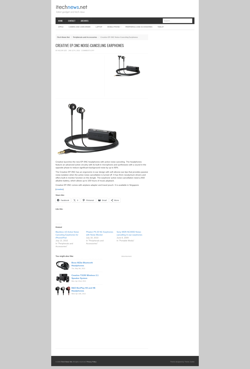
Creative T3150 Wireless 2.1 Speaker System (85, 276)
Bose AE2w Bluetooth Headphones (82, 264)
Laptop (99, 27)
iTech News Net (63, 37)
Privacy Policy (91, 362)
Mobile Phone (112, 27)
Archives (84, 20)
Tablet (161, 27)
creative (59, 189)
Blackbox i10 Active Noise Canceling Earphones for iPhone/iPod (67, 235)
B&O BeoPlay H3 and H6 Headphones (83, 289)
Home (60, 20)
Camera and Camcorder (79, 27)
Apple (60, 27)
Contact (71, 20)
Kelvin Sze (62, 50)
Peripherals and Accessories (138, 27)
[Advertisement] (141, 8)
